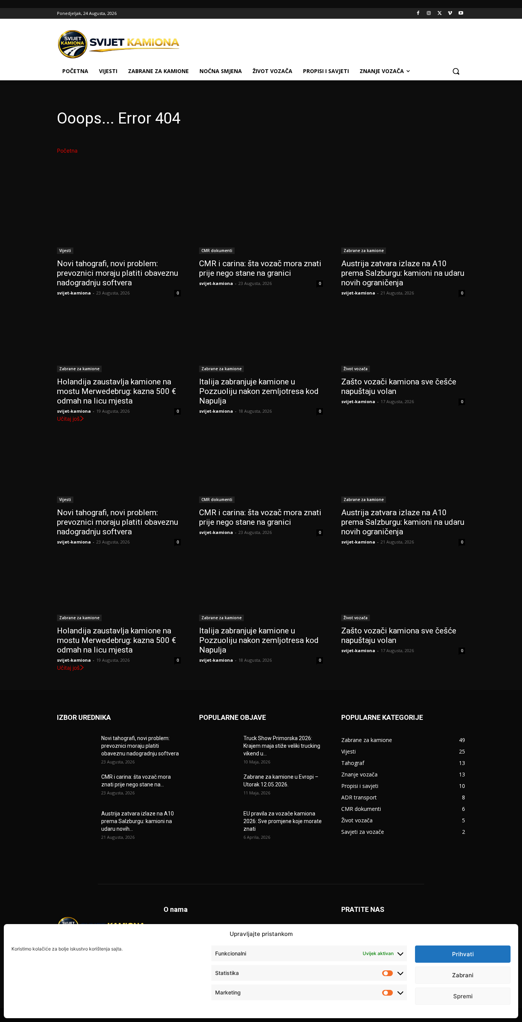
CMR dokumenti (216, 250)
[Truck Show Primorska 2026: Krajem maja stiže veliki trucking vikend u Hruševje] (218, 747)
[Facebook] (418, 13)
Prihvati (463, 954)
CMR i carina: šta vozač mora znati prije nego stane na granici (260, 268)
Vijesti (65, 250)
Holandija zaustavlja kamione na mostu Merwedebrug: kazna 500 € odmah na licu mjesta (116, 391)
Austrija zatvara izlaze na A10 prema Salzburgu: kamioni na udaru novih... (137, 821)
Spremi (463, 996)
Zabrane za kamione (364, 250)
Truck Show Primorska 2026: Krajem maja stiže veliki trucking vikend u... (281, 746)
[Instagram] (429, 13)
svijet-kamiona (74, 293)
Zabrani (462, 975)
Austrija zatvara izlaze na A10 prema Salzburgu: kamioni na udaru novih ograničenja (402, 273)
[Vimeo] (450, 13)
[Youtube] (460, 13)
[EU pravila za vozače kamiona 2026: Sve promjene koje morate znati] (218, 823)
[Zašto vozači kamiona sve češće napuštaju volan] (403, 341)
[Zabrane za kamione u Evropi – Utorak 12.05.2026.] (218, 786)
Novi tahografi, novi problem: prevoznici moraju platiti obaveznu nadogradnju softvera (117, 273)
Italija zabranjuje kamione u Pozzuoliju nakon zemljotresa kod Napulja (259, 391)
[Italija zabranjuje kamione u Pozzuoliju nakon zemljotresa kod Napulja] (261, 341)
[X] (439, 13)
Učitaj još (68, 418)
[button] (456, 71)
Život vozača (356, 368)
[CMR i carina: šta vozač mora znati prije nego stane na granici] (261, 223)
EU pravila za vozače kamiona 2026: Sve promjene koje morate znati (282, 821)
